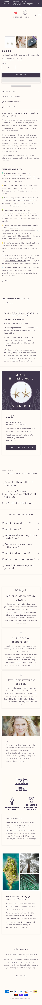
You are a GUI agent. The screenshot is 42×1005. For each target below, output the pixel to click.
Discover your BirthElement (21, 447)
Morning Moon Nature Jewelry (23, 998)
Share (6, 281)
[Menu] (2, 15)
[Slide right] (40, 43)
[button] (7, 51)
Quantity (5, 63)
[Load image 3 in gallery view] (21, 42)
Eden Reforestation (28, 665)
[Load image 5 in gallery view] (32, 42)
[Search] (35, 15)
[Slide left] (2, 43)
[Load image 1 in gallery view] (10, 42)
